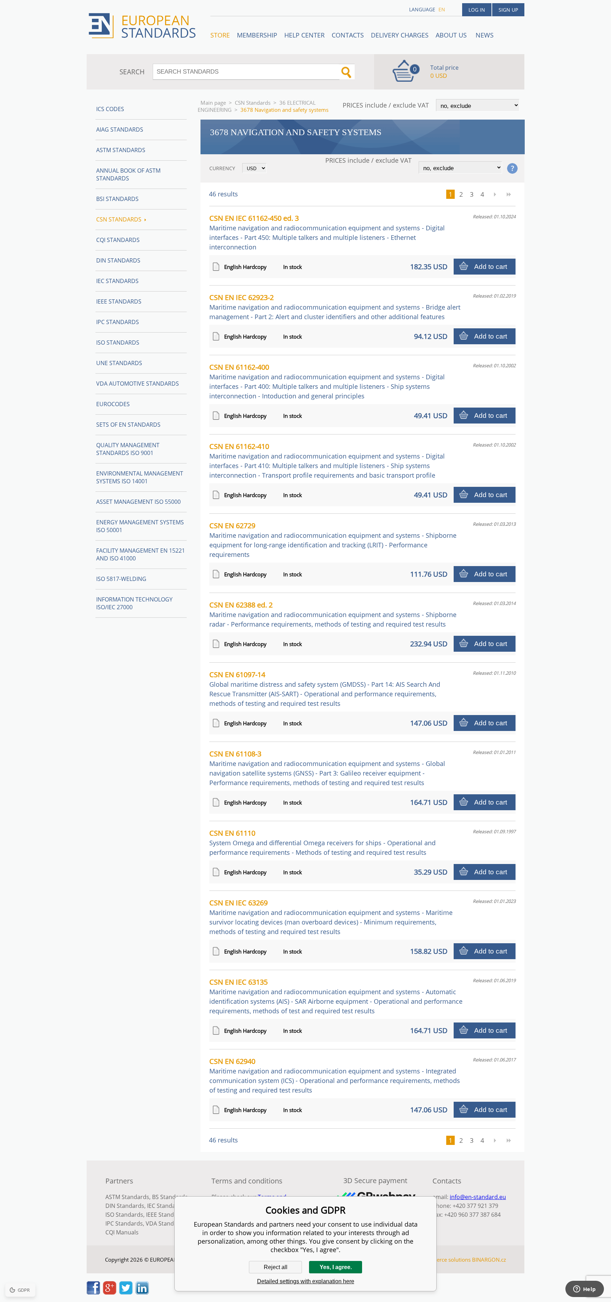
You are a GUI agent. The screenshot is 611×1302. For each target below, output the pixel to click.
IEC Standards (117, 281)
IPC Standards (117, 322)
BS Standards (170, 1197)
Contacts (348, 35)
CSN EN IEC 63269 (331, 917)
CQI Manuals (122, 1232)
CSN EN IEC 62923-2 (334, 307)
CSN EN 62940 (334, 1075)
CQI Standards (118, 240)
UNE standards (119, 363)
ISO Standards (117, 342)
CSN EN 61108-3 (327, 768)
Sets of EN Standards (128, 424)
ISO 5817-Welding (121, 579)
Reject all (275, 1267)
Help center (304, 35)
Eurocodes (113, 404)
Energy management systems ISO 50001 (140, 526)
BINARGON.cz (489, 1259)
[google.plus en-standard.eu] (109, 1292)
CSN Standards (252, 102)
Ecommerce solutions (444, 1259)
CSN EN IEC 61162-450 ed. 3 (327, 232)
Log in (477, 9)
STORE (220, 35)
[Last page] (509, 194)
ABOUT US (452, 35)
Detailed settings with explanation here (305, 1281)
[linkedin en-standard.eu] (142, 1292)
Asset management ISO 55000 (138, 502)
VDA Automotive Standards (137, 383)
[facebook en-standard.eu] (93, 1292)
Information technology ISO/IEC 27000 (134, 603)
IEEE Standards (118, 301)
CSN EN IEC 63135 (335, 996)
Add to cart (490, 266)
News (485, 35)
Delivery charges (400, 35)
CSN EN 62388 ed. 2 (332, 614)
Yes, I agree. (336, 1267)
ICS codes (110, 109)
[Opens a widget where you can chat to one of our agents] (584, 1289)
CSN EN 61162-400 (327, 381)
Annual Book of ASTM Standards (128, 174)
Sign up (508, 9)
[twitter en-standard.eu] (126, 1292)
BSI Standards (117, 199)
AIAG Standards (119, 129)
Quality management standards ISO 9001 (127, 449)
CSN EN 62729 (332, 540)
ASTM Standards (120, 150)
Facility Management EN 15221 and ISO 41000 (140, 554)
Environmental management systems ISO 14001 (139, 477)
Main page (213, 102)
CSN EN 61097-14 (324, 689)
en (441, 9)
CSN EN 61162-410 (327, 460)
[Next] (495, 194)
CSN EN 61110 (322, 842)
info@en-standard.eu (478, 1197)
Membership (257, 35)
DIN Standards (118, 260)
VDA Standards (166, 1223)
